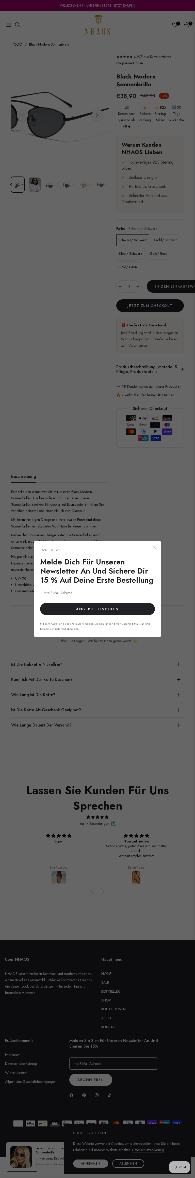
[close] (154, 547)
